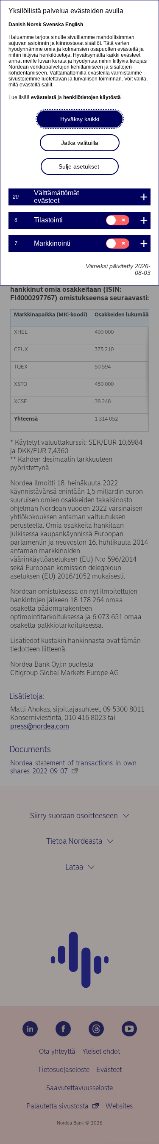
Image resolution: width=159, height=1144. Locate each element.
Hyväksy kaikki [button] (79, 119)
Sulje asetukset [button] (79, 166)
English (74, 25)
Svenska (53, 25)
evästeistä (43, 97)
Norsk (34, 25)
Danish (16, 25)
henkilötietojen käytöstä (92, 97)
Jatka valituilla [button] (79, 142)
